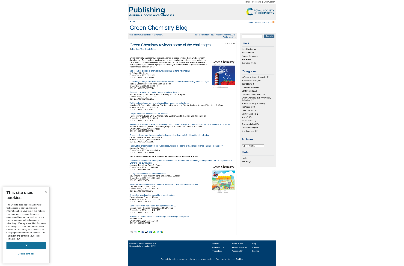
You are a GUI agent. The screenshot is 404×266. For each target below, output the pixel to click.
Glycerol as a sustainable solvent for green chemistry (152, 195)
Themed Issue (248, 128)
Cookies (239, 259)
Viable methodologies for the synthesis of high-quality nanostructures (159, 103)
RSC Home (246, 59)
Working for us (218, 247)
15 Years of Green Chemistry (254, 77)
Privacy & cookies (239, 247)
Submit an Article (249, 63)
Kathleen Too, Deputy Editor (144, 49)
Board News (247, 84)
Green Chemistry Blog (158, 27)
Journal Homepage (250, 56)
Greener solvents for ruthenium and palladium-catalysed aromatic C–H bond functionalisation (169, 135)
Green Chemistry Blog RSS (260, 22)
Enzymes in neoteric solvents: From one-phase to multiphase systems (159, 216)
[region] (26, 225)
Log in (244, 158)
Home (247, 2)
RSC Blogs (246, 162)
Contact (255, 247)
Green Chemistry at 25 (251, 103)
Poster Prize (247, 121)
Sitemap (255, 251)
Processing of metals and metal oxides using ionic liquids (154, 92)
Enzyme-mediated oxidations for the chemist (148, 114)
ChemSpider (269, 2)
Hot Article (246, 107)
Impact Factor (247, 110)
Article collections (249, 80)
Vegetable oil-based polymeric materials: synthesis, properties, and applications (164, 184)
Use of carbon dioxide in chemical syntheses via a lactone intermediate (160, 71)
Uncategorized (248, 131)
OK (26, 245)
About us (215, 244)
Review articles (248, 124)
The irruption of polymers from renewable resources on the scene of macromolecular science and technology (176, 146)
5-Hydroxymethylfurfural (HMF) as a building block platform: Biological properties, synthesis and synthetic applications (180, 124)
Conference (247, 91)
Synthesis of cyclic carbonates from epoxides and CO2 (153, 206)
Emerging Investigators (251, 94)
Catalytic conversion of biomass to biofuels (148, 174)
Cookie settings (26, 254)
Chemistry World (249, 87)
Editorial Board (248, 53)
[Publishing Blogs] (202, 12)
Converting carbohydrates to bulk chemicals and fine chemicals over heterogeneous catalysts (169, 82)
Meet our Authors (249, 114)
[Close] (45, 191)
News (244, 117)
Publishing (256, 2)
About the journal (249, 49)
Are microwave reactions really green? (146, 35)
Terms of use (237, 244)
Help (254, 244)
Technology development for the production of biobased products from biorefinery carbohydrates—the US (175, 161)
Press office (217, 251)
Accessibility (237, 251)
